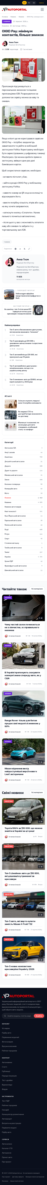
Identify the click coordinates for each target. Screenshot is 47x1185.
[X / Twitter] (25, 249)
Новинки (23, 502)
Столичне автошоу (23, 543)
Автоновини (7, 1062)
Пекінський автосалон (23, 525)
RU (29, 3)
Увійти (41, 3)
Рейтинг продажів (9, 1051)
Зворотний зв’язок (17, 1181)
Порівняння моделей (10, 1037)
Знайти (39, 1016)
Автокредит (7, 1119)
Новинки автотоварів (23, 507)
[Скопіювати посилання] (29, 249)
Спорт (23, 539)
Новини (7, 21)
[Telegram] (16, 249)
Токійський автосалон (23, 548)
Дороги (23, 466)
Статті (4, 1067)
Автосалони (7, 1144)
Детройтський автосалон (23, 461)
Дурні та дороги (23, 470)
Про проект (6, 1162)
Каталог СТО (7, 1148)
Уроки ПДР (23, 561)
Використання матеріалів (35, 1177)
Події (23, 530)
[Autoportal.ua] (14, 9)
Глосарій (5, 1110)
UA (24, 3)
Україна (23, 557)
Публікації (6, 1071)
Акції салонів (23, 452)
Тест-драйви (7, 1080)
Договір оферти (18, 1177)
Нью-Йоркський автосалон (23, 516)
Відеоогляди (7, 1085)
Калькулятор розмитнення (13, 1114)
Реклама (5, 1181)
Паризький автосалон (23, 520)
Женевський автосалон (23, 475)
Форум (5, 1089)
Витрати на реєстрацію (11, 1123)
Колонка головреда (23, 484)
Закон (23, 480)
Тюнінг (23, 552)
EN (34, 3)
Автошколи (6, 1153)
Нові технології (23, 511)
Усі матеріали (37, 589)
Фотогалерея (7, 1042)
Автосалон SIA (23, 448)
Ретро (23, 534)
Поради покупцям (9, 1076)
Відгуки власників (9, 1046)
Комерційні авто (23, 489)
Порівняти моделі (9, 1128)
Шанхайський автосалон (23, 570)
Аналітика (23, 457)
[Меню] (42, 9)
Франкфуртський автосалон (23, 566)
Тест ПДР (6, 1101)
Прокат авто (7, 1157)
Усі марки (6, 1028)
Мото (23, 493)
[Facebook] (20, 249)
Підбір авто (6, 1033)
